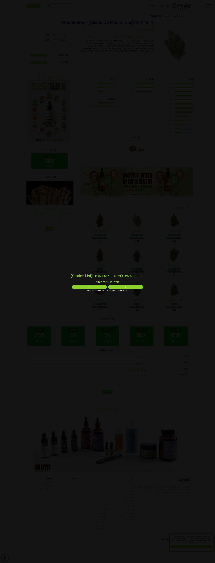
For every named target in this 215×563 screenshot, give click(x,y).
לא (89, 287)
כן (125, 287)
